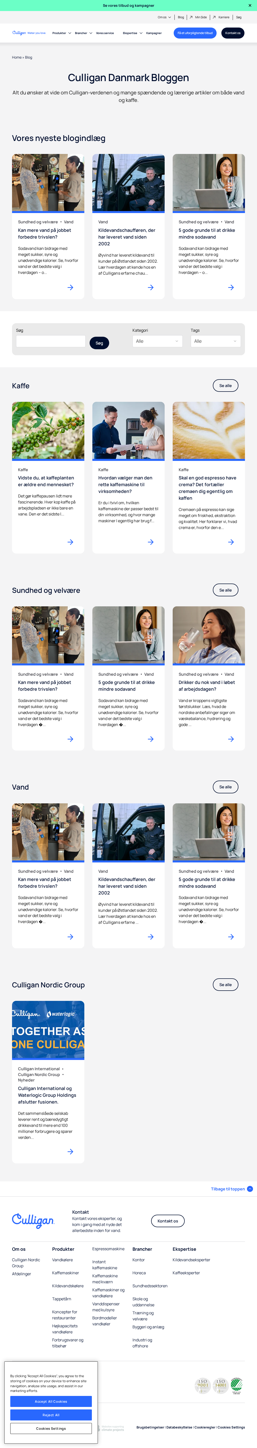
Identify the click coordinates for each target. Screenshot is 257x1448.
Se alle (225, 385)
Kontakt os (232, 33)
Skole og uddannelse (143, 1302)
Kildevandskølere (68, 1286)
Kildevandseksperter (191, 1259)
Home (17, 57)
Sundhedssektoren (150, 1286)
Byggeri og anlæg (148, 1327)
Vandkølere (62, 1259)
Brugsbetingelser (151, 1427)
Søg (238, 17)
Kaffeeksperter (186, 1273)
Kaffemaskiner (65, 1273)
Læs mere (72, 542)
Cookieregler (205, 1427)
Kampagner (154, 33)
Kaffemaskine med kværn (105, 1279)
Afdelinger (22, 1274)
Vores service (105, 33)
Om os (162, 17)
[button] (232, 1188)
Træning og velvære (143, 1316)
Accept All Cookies (51, 1401)
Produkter (59, 33)
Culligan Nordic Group (26, 1263)
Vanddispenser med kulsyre (106, 1307)
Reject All (51, 1415)
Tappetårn (61, 1299)
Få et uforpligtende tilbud (195, 33)
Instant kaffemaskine (104, 1265)
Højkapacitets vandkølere (65, 1329)
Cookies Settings (51, 1428)
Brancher (81, 33)
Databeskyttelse (179, 1427)
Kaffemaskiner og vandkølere (108, 1293)
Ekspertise (130, 33)
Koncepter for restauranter (64, 1315)
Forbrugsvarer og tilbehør (67, 1343)
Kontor (139, 1259)
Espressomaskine (108, 1248)
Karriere (224, 17)
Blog (181, 17)
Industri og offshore (142, 1343)
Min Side (201, 17)
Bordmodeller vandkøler (104, 1321)
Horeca (139, 1273)
